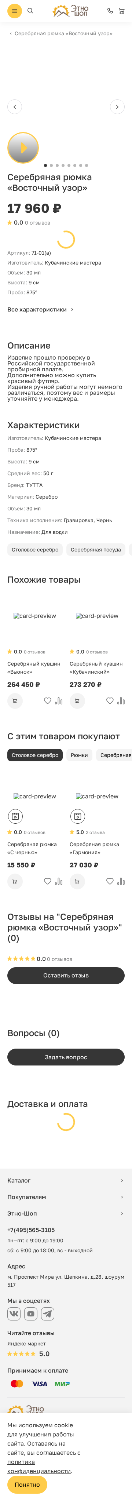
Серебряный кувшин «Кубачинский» (96, 667)
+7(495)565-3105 (31, 1230)
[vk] (14, 1313)
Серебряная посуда (96, 549)
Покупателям (26, 1197)
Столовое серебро (35, 549)
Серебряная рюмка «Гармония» (94, 848)
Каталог (18, 1180)
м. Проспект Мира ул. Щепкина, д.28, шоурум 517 (65, 1281)
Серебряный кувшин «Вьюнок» (33, 667)
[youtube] (30, 1313)
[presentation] (14, 106)
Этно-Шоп (22, 1213)
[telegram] (47, 1313)
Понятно (27, 1484)
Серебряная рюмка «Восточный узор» (64, 33)
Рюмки (79, 755)
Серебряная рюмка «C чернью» (32, 848)
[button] (45, 165)
